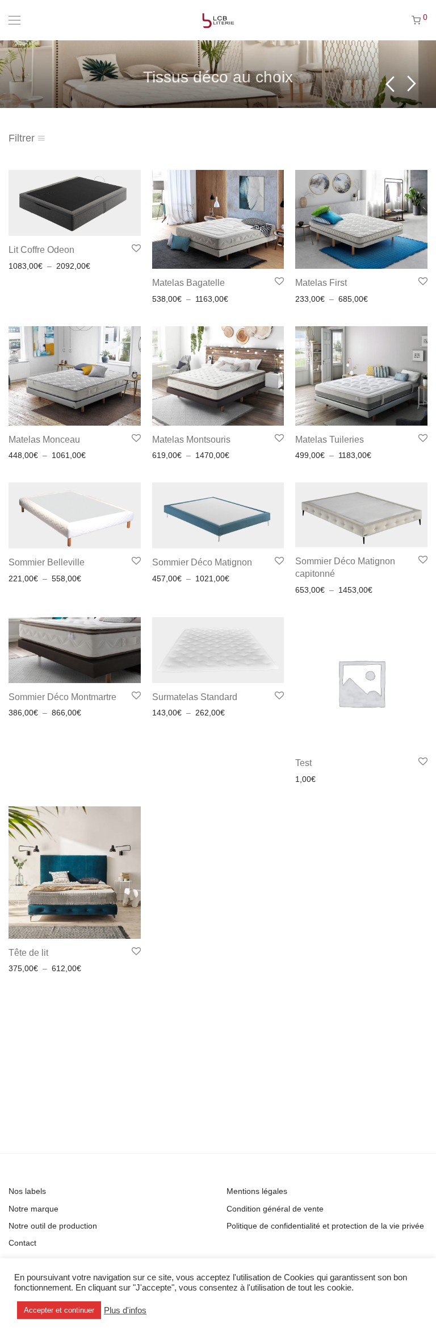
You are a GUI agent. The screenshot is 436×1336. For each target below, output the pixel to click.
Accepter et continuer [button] (59, 1310)
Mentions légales (257, 1191)
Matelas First (321, 283)
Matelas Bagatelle (188, 283)
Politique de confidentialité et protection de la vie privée (325, 1225)
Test (303, 763)
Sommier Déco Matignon (202, 562)
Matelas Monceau (44, 439)
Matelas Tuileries (329, 439)
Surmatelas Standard (194, 697)
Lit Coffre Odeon (41, 250)
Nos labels (27, 1191)
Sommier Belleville (47, 562)
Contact (22, 1242)
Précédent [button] (390, 84)
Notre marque (33, 1208)
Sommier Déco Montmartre (62, 697)
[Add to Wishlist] (135, 248)
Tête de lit (28, 953)
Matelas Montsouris (191, 439)
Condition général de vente (275, 1208)
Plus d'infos (125, 1310)
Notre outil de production (53, 1225)
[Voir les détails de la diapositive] (218, 74)
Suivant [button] (412, 84)
